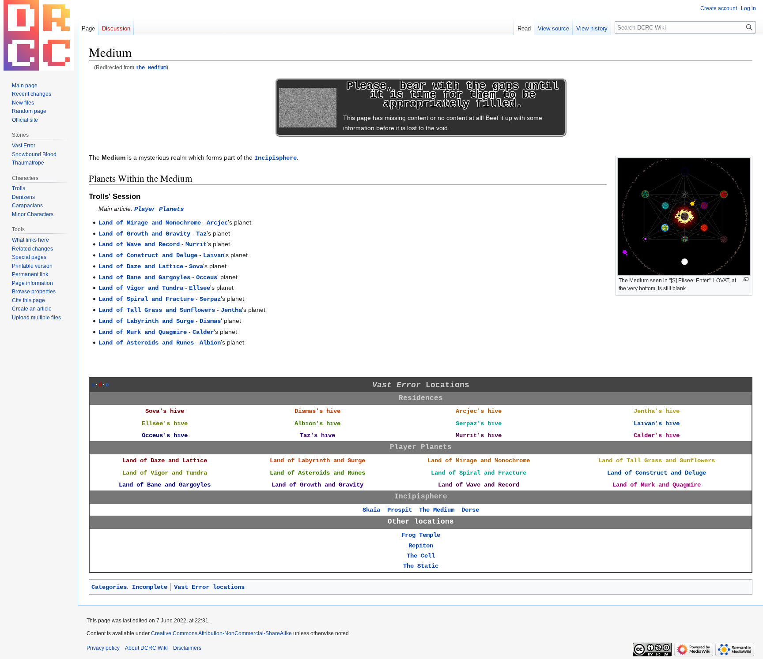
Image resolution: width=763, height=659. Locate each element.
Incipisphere (275, 157)
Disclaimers (187, 648)
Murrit (196, 244)
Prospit (399, 509)
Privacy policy (103, 648)
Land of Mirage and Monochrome (149, 222)
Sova (196, 266)
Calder (203, 332)
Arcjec (217, 222)
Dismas (210, 321)
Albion (210, 342)
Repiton (420, 545)
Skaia (371, 509)
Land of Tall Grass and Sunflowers (156, 310)
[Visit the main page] (39, 35)
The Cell (421, 555)
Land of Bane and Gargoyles (144, 277)
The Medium (151, 68)
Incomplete (149, 587)
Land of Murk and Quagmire (142, 332)
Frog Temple (420, 535)
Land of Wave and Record (139, 244)
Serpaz (210, 299)
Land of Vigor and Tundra (140, 288)
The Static (420, 565)
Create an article (32, 309)
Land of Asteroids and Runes (146, 342)
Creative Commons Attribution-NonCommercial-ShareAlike (221, 633)
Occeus (206, 277)
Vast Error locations (209, 587)
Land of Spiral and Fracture (146, 299)
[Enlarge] (746, 279)
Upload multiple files (36, 318)
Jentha (231, 310)
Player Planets (159, 209)
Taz (201, 233)
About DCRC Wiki (146, 648)
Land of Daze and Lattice (140, 266)
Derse (470, 509)
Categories (109, 587)
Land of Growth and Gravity (144, 233)
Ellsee (199, 288)
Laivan (213, 255)
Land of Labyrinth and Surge (146, 321)
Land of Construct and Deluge (147, 255)
